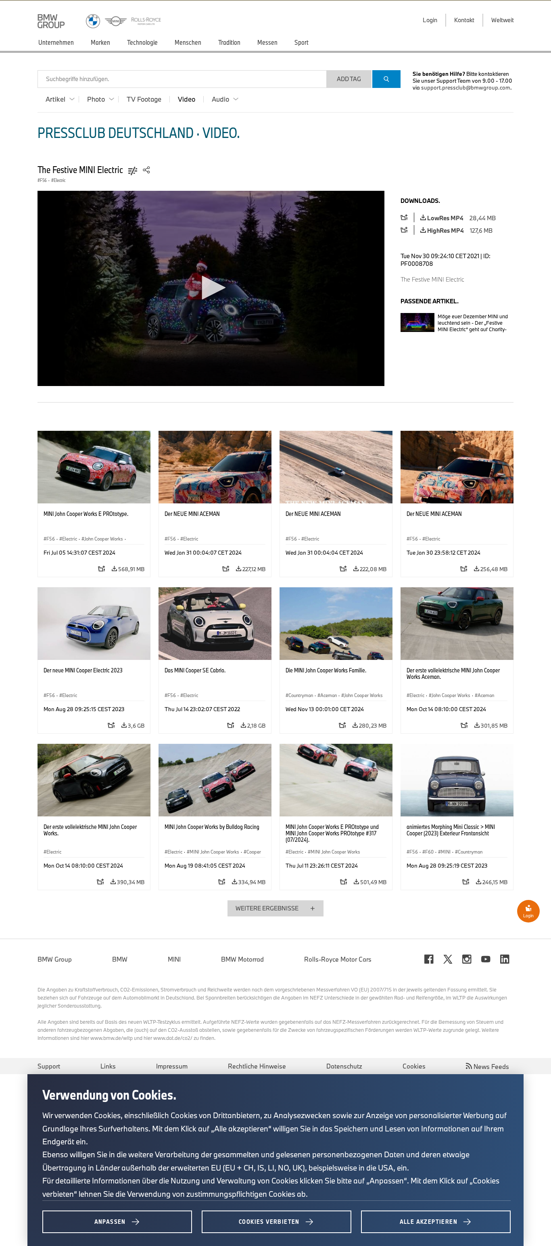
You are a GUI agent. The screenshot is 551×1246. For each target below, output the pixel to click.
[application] (211, 288)
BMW (119, 959)
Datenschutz (344, 1066)
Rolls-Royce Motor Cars (338, 959)
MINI (174, 959)
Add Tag (349, 79)
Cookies (414, 1066)
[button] (211, 287)
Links (108, 1066)
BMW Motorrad (242, 959)
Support (49, 1066)
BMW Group (55, 959)
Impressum (172, 1066)
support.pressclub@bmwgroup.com (465, 87)
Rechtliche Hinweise (257, 1066)
